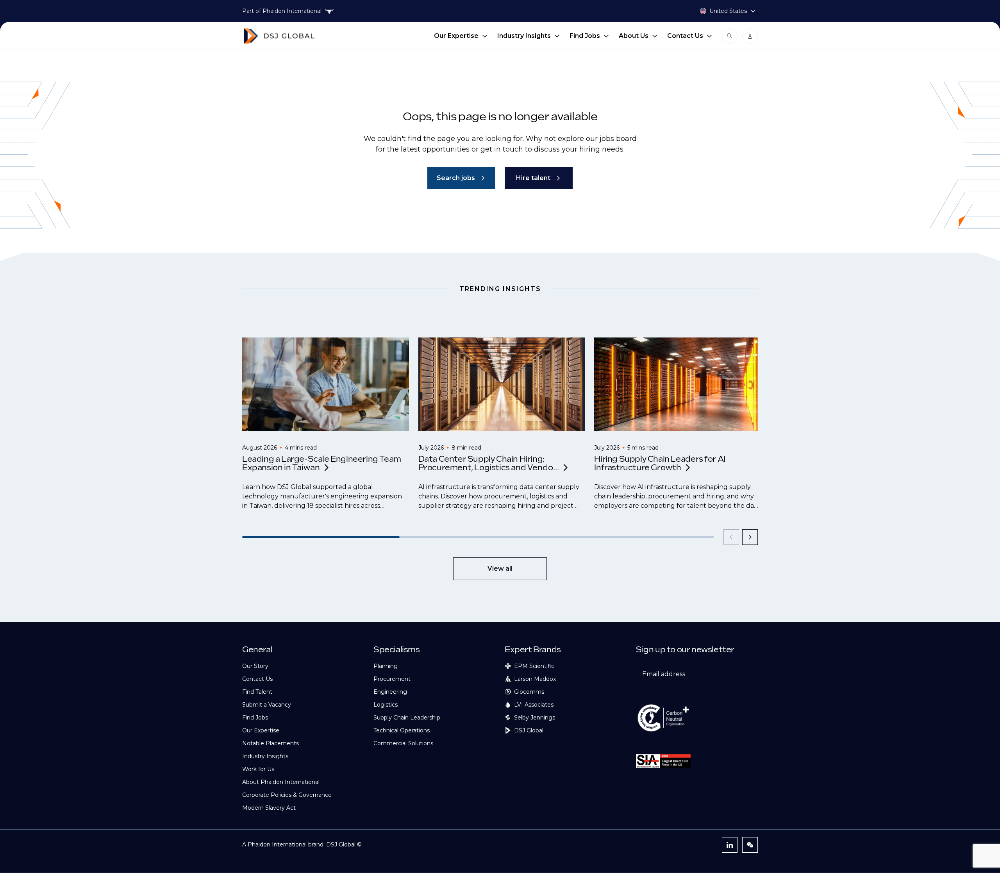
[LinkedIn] (730, 845)
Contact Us (685, 35)
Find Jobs (585, 35)
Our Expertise (456, 35)
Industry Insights (524, 35)
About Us (633, 35)
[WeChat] (750, 845)
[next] (750, 537)
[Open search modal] (730, 36)
